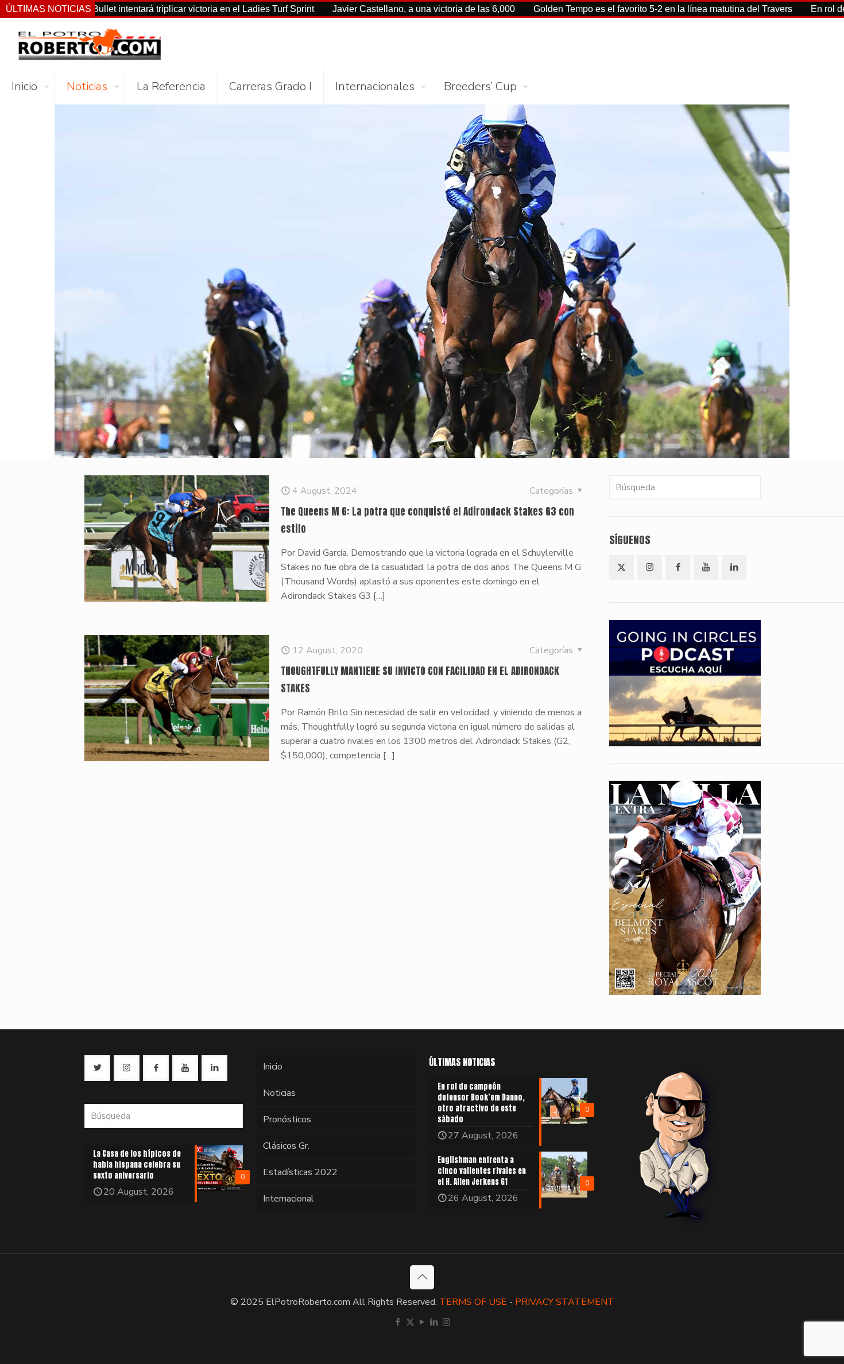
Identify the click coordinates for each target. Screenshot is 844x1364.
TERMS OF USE (473, 1302)
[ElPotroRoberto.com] (89, 43)
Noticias (279, 1093)
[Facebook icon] (398, 1322)
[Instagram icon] (446, 1322)
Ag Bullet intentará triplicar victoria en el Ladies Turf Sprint (138, 9)
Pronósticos (287, 1119)
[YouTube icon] (422, 1322)
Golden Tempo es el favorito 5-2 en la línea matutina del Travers (604, 9)
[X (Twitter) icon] (410, 1322)
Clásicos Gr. (286, 1146)
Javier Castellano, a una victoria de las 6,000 (365, 9)
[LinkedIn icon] (434, 1322)
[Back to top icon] (422, 1277)
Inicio (272, 1066)
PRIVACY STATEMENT (564, 1302)
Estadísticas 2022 (300, 1172)
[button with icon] (621, 567)
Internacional (288, 1198)
